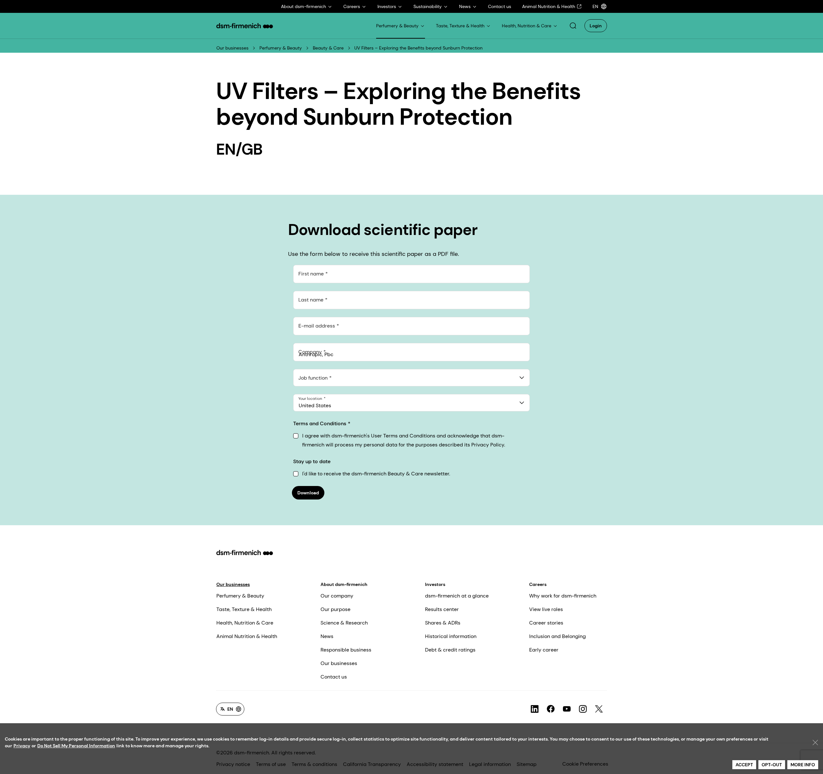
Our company (337, 595)
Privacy (22, 746)
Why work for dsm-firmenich (562, 595)
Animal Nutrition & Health (246, 636)
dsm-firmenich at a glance (457, 595)
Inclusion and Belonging (557, 636)
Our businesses (232, 48)
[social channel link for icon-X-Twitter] (599, 709)
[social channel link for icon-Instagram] (583, 709)
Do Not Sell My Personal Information (76, 746)
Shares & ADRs (442, 622)
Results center (442, 609)
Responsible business (346, 649)
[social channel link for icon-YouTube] (567, 709)
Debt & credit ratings (450, 649)
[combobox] (411, 377)
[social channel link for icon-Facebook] (551, 709)
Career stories (546, 622)
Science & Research (344, 622)
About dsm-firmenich (344, 584)
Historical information (450, 636)
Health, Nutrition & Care (244, 622)
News (327, 636)
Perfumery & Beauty (280, 48)
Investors (435, 584)
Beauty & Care (328, 48)
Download (308, 493)
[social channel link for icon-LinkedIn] (535, 709)
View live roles (546, 609)
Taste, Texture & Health (244, 609)
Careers (538, 584)
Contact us (334, 676)
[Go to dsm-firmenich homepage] (244, 25)
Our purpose (335, 609)
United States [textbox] (315, 405)
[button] (572, 25)
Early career (543, 649)
